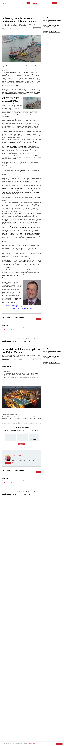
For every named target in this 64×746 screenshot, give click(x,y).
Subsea (41, 9)
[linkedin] (19, 31)
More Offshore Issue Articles (12, 305)
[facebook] (18, 31)
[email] (25, 31)
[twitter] (21, 31)
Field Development (35, 9)
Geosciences (16, 9)
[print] (40, 31)
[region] (32, 744)
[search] (5, 3)
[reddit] (23, 31)
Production (47, 9)
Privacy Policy (32, 743)
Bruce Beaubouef (5, 359)
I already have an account (21, 447)
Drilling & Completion (25, 9)
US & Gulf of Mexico (6, 346)
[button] (3, 3)
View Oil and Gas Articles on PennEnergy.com (22, 308)
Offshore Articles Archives (21, 306)
